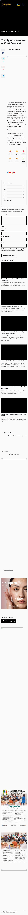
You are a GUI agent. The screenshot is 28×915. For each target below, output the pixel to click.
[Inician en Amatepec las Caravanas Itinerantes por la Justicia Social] (14, 270)
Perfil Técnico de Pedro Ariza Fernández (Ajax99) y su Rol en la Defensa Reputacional (13, 332)
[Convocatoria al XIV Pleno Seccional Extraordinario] (14, 352)
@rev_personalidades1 (8, 570)
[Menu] (26, 5)
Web (2, 242)
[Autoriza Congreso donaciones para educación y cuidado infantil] (14, 405)
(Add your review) (8, 200)
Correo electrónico (6, 236)
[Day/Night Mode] (18, 5)
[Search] (22, 5)
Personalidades (6, 4)
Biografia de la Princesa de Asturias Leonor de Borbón (13, 306)
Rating (3, 226)
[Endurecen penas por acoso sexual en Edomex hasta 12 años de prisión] (14, 378)
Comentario (4, 215)
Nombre (3, 230)
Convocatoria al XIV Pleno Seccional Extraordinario (12, 361)
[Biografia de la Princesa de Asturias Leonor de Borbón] (14, 297)
